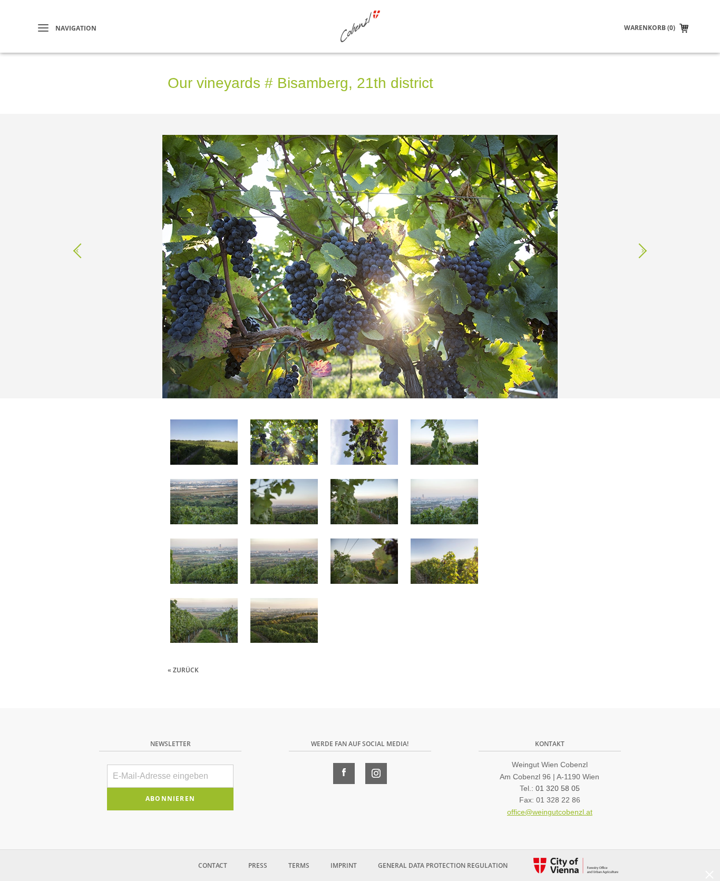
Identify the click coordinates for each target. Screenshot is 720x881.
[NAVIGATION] (43, 28)
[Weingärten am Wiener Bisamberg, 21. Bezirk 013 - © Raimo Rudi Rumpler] (204, 622)
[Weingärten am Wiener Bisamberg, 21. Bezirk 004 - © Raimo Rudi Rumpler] (444, 443)
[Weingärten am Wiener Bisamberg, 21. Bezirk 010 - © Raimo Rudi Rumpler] (284, 563)
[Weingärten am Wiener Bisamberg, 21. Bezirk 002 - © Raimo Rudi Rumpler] (284, 443)
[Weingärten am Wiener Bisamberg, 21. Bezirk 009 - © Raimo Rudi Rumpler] (444, 503)
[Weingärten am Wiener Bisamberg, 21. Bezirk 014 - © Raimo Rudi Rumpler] (284, 622)
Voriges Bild (80, 250)
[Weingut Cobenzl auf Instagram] (376, 773)
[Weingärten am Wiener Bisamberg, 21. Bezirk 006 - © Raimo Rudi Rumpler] (284, 503)
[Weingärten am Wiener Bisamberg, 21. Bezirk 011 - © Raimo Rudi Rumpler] (364, 563)
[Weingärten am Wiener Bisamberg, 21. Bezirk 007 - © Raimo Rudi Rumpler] (364, 503)
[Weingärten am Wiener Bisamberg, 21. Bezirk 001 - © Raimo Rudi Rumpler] (204, 443)
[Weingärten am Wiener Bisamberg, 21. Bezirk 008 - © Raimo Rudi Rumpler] (204, 563)
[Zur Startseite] (360, 26)
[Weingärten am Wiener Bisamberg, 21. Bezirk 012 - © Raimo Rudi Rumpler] (444, 563)
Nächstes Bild (639, 250)
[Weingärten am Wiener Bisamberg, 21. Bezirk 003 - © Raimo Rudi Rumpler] (364, 443)
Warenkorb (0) (649, 27)
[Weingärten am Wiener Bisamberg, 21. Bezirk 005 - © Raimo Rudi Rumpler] (204, 503)
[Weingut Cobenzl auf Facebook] (344, 773)
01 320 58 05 (558, 788)
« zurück (183, 669)
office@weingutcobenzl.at (549, 812)
